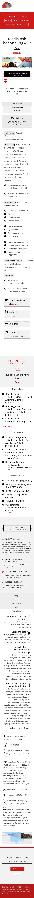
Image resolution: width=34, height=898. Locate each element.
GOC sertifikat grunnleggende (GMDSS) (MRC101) (16, 507)
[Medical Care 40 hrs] (19, 53)
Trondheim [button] (16, 611)
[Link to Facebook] (30, 895)
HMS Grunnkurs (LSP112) (17, 490)
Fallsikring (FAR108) (14, 501)
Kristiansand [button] (16, 603)
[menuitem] (25, 6)
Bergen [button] (17, 596)
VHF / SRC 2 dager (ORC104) (18, 480)
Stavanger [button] (16, 599)
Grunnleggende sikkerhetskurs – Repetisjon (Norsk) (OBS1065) (18, 421)
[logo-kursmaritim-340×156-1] (14, 6)
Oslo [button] (17, 607)
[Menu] (29, 6)
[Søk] (25, 6)
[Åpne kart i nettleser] (17, 838)
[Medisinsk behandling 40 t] (15, 53)
